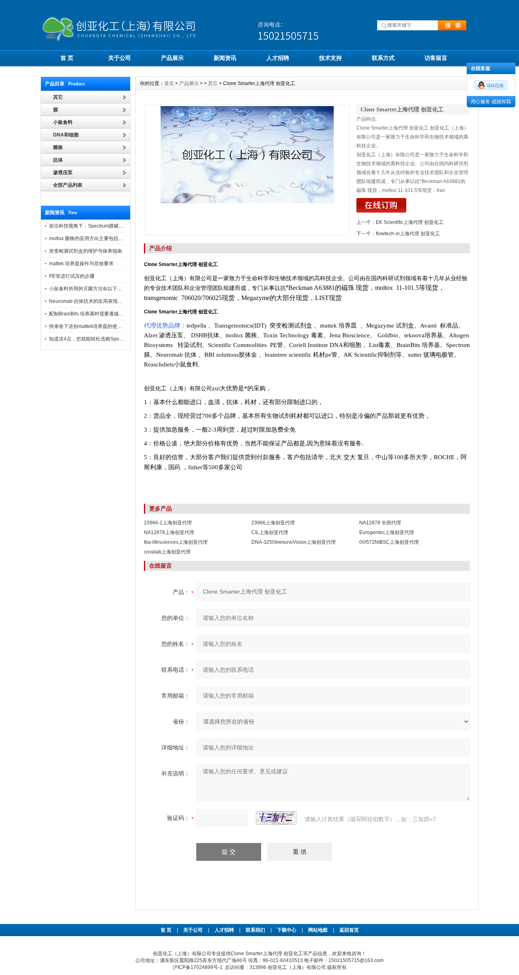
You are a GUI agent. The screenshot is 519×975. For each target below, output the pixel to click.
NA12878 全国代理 (380, 523)
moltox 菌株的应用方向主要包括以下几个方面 (98, 238)
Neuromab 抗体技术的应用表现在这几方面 (95, 301)
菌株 (58, 147)
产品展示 (172, 58)
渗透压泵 (63, 172)
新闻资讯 (225, 58)
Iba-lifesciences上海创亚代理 (176, 542)
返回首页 (349, 930)
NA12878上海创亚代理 (169, 532)
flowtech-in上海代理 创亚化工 (408, 233)
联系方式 (383, 58)
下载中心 (286, 930)
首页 (169, 83)
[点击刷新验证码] (276, 818)
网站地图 (318, 930)
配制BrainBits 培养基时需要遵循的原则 (91, 314)
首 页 (66, 58)
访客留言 (436, 58)
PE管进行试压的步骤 (71, 276)
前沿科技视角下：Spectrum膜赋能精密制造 (96, 226)
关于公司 (119, 58)
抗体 (58, 160)
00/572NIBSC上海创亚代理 (389, 542)
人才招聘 (277, 58)
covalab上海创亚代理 (167, 552)
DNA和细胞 (66, 135)
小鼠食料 (63, 122)
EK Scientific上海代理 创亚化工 (410, 222)
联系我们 (255, 930)
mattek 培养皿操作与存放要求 (81, 263)
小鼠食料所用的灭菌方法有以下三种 (88, 289)
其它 (213, 83)
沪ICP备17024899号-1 (198, 967)
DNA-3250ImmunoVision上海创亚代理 (293, 542)
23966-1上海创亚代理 (168, 523)
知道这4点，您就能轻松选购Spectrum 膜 (93, 339)
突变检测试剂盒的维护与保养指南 (85, 251)
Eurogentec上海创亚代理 (386, 532)
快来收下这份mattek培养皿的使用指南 (90, 326)
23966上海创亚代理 (273, 523)
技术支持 (330, 58)
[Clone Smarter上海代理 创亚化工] (247, 170)
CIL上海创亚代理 (269, 532)
